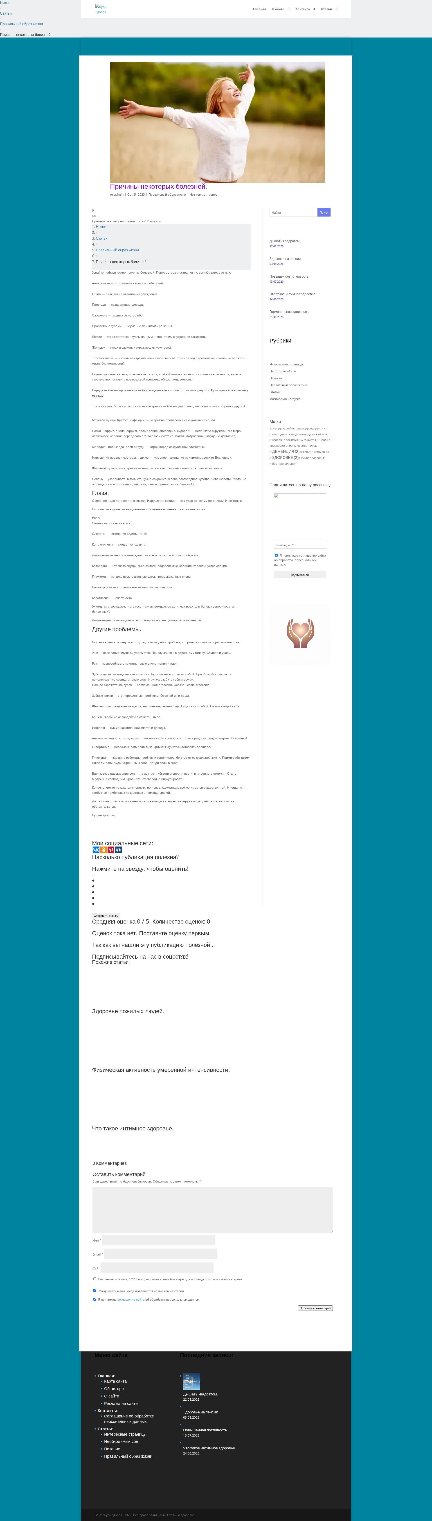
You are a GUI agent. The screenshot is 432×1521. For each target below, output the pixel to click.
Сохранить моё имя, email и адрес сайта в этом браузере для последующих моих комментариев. (170, 1279)
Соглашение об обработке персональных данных (129, 1418)
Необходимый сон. (283, 371)
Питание (276, 378)
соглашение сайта (312, 555)
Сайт (96, 1268)
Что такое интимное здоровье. (293, 294)
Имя (96, 1240)
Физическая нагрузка (285, 399)
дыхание (306, 451)
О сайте (111, 1396)
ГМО (276, 434)
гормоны (292, 445)
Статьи (6, 13)
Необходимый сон (121, 1441)
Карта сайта (115, 1381)
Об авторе (114, 1388)
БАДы (313, 428)
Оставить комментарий (315, 1308)
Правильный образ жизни (21, 23)
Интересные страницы (286, 364)
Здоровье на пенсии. (286, 258)
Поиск (324, 212)
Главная (259, 9)
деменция (285, 451)
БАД (304, 428)
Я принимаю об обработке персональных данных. (300, 559)
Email (98, 1254)
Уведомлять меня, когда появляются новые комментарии (141, 1291)
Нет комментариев (203, 194)
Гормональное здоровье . (289, 311)
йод (276, 463)
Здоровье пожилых (286, 440)
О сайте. (278, 9)
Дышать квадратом (294, 434)
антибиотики (311, 440)
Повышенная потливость (289, 276)
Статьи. (327, 9)
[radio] (174, 880)
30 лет (275, 428)
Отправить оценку (106, 916)
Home (5, 2)
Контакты (302, 9)
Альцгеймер (290, 428)
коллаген (288, 463)
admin (119, 194)
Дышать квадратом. (285, 241)
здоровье (285, 457)
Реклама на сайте (121, 1403)
